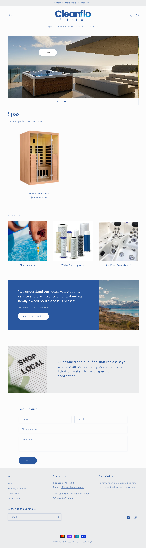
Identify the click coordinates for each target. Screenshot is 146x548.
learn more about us (33, 316)
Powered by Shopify (86, 542)
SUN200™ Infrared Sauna (38, 193)
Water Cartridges (71, 265)
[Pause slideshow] (88, 101)
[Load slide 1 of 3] (65, 101)
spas (48, 52)
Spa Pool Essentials (116, 265)
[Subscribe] (58, 516)
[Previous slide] (58, 101)
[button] (11, 15)
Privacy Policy (14, 493)
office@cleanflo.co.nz (72, 487)
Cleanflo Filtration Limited (68, 542)
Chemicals (25, 265)
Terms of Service (15, 498)
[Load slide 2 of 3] (69, 101)
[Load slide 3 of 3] (74, 101)
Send (28, 460)
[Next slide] (81, 101)
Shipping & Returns (17, 488)
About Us (12, 483)
